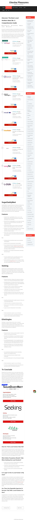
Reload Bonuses (30, 193)
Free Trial (13, 400)
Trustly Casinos (30, 218)
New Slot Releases (30, 176)
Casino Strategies (30, 121)
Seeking (5, 413)
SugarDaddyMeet (7, 392)
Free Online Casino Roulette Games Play (30, 52)
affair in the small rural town (18, 246)
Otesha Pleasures (19, 2)
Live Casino (29, 165)
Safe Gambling (30, 198)
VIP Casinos (29, 224)
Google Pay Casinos (30, 146)
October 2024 (30, 242)
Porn (3, 10)
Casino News (29, 119)
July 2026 (29, 238)
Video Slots (29, 222)
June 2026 (29, 240)
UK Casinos (29, 220)
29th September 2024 (6, 25)
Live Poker (29, 167)
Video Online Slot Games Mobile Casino (30, 41)
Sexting (20, 7)
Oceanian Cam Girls (30, 181)
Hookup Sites (8, 7)
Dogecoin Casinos (30, 123)
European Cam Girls (30, 131)
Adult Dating (15, 7)
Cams (24, 7)
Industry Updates (30, 153)
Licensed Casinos (30, 161)
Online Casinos (30, 183)
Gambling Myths (30, 142)
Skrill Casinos (30, 208)
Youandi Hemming (15, 25)
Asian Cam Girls (30, 107)
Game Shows (29, 144)
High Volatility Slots (31, 148)
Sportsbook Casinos (31, 214)
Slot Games (29, 210)
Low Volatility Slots (30, 172)
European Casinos (30, 133)
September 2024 (30, 244)
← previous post (6, 507)
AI (8, 10)
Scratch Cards (30, 203)
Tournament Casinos (31, 216)
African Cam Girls (30, 99)
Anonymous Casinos (31, 105)
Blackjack (29, 115)
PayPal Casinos (30, 185)
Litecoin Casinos (30, 163)
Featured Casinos (30, 138)
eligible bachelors (13, 261)
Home (3, 7)
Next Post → (20, 507)
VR (6, 10)
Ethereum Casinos (30, 129)
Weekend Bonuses (30, 228)
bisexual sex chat (20, 482)
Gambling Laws (30, 140)
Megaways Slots (30, 174)
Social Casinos (30, 212)
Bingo (28, 113)
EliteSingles (5, 433)
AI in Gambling (30, 103)
